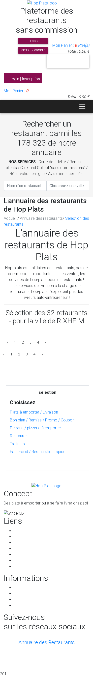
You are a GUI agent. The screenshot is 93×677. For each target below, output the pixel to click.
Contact (21, 566)
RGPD (19, 593)
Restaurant (19, 436)
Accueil (10, 218)
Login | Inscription (24, 79)
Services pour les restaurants (39, 554)
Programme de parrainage (37, 560)
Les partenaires (27, 548)
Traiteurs (17, 443)
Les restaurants (27, 536)
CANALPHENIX (47, 658)
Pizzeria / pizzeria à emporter (35, 428)
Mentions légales (28, 599)
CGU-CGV (22, 587)
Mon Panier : (70, 45)
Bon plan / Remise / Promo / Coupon (42, 420)
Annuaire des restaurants (41, 218)
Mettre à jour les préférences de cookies (49, 605)
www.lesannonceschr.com (58, 664)
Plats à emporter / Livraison (34, 412)
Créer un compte (33, 50)
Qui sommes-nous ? (31, 542)
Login (34, 41)
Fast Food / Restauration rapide (37, 451)
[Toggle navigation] (82, 106)
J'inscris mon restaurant (68, 61)
